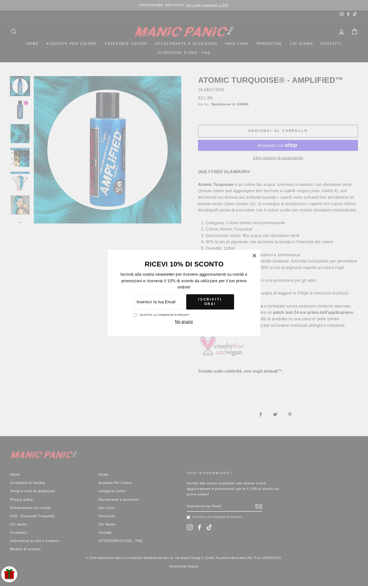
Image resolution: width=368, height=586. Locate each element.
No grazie (184, 322)
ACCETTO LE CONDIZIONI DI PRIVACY (165, 315)
